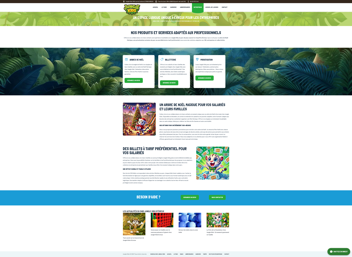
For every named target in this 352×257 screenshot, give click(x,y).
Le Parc (176, 254)
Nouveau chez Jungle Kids (157, 254)
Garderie (198, 254)
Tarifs (205, 254)
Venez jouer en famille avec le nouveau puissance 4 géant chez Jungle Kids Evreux (161, 232)
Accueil (169, 254)
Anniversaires (189, 254)
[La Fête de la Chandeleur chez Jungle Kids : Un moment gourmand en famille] (218, 220)
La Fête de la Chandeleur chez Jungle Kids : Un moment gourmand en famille (218, 232)
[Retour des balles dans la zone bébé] (190, 220)
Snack (181, 254)
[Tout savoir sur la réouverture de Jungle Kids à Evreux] (134, 224)
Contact (226, 254)
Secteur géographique (215, 254)
